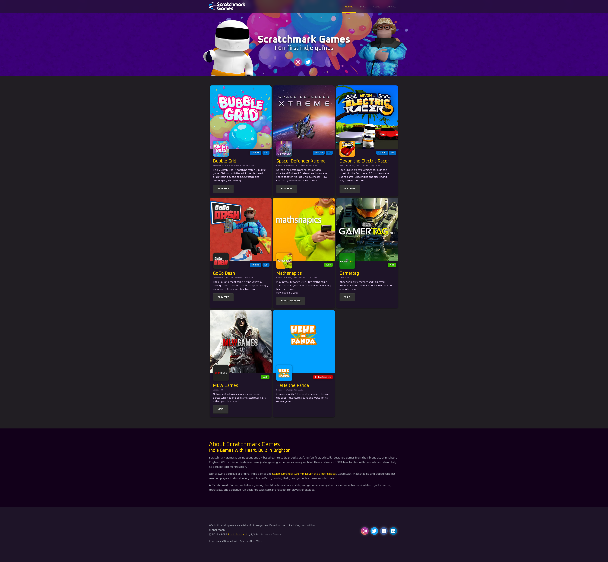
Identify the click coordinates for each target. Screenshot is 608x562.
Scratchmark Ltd (238, 534)
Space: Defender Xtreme (288, 473)
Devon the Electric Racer (320, 473)
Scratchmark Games (228, 6)
